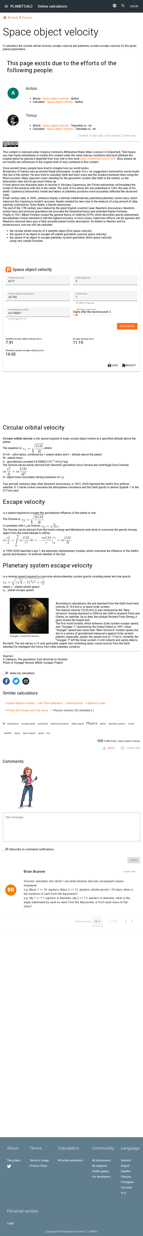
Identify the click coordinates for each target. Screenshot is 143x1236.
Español (126, 1171)
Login (134, 6)
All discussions (101, 1160)
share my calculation (22, 673)
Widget (129, 365)
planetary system (117, 724)
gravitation (43, 724)
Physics (27, 17)
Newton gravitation (60, 724)
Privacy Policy (38, 1165)
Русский (126, 1187)
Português (127, 1182)
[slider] (92, 315)
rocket (131, 724)
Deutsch (126, 1160)
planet (103, 724)
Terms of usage (39, 1160)
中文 (123, 1193)
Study (14, 17)
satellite (8, 733)
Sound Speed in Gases (21, 703)
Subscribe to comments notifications (31, 849)
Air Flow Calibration (51, 703)
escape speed (28, 724)
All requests (99, 1165)
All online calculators (70, 1160)
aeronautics (13, 724)
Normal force (75, 703)
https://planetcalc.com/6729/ (98, 158)
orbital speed (77, 724)
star (48, 733)
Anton (111, 748)
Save (112, 365)
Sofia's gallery (100, 1171)
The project (14, 1160)
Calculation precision (86, 309)
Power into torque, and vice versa (27, 710)
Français (126, 1176)
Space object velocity (56, 98)
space (17, 733)
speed (41, 733)
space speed (29, 733)
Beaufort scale (96, 703)
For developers (101, 1176)
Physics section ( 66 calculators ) (73, 710)
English (125, 1165)
